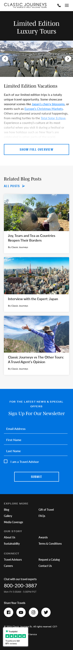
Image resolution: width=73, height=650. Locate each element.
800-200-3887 (20, 585)
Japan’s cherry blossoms (48, 104)
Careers (8, 566)
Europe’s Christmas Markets (44, 108)
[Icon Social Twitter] (46, 612)
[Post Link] (36, 223)
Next (68, 59)
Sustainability (12, 543)
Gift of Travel (46, 509)
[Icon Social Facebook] (8, 612)
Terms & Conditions (50, 543)
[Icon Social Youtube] (21, 612)
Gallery (8, 516)
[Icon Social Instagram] (33, 612)
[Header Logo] (25, 5)
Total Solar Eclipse (53, 118)
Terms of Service (28, 634)
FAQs (42, 516)
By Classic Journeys (18, 247)
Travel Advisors (13, 559)
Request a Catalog (49, 559)
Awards (43, 537)
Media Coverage (13, 522)
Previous (5, 59)
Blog (6, 509)
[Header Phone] (59, 5)
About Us (9, 537)
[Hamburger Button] (67, 5)
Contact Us (45, 566)
